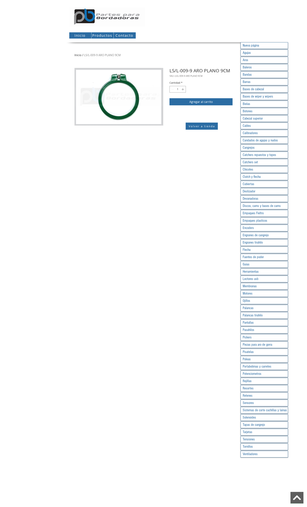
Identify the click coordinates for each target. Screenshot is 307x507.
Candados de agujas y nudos (260, 140)
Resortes (248, 388)
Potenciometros (252, 374)
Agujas (247, 53)
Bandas (247, 75)
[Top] (296, 497)
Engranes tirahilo (253, 242)
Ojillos (246, 301)
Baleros (247, 67)
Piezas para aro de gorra (257, 345)
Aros (245, 60)
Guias (246, 264)
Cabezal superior (253, 118)
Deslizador (249, 191)
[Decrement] (172, 89)
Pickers (247, 337)
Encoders (248, 228)
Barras (247, 82)
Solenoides (249, 417)
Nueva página (251, 45)
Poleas (247, 359)
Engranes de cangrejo (256, 235)
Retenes (247, 396)
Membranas (250, 286)
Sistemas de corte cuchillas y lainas (265, 410)
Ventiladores (250, 454)
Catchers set (250, 162)
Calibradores (250, 133)
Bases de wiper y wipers (258, 96)
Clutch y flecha (252, 177)
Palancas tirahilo (253, 315)
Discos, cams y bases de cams (262, 206)
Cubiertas (248, 184)
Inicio (78, 55)
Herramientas (251, 272)
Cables (247, 126)
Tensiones (249, 439)
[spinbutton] (177, 89)
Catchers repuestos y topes (259, 155)
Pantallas (248, 323)
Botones (247, 111)
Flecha (247, 250)
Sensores (248, 403)
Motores (247, 293)
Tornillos (248, 447)
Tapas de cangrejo (254, 425)
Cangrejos (249, 148)
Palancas (248, 308)
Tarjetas (247, 432)
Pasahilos (248, 330)
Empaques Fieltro (253, 213)
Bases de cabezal (253, 89)
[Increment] (183, 89)
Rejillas (247, 381)
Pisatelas (248, 352)
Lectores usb (250, 279)
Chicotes (248, 169)
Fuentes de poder (253, 257)
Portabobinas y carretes (257, 366)
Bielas (246, 104)
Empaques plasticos (255, 221)
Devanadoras (250, 199)
